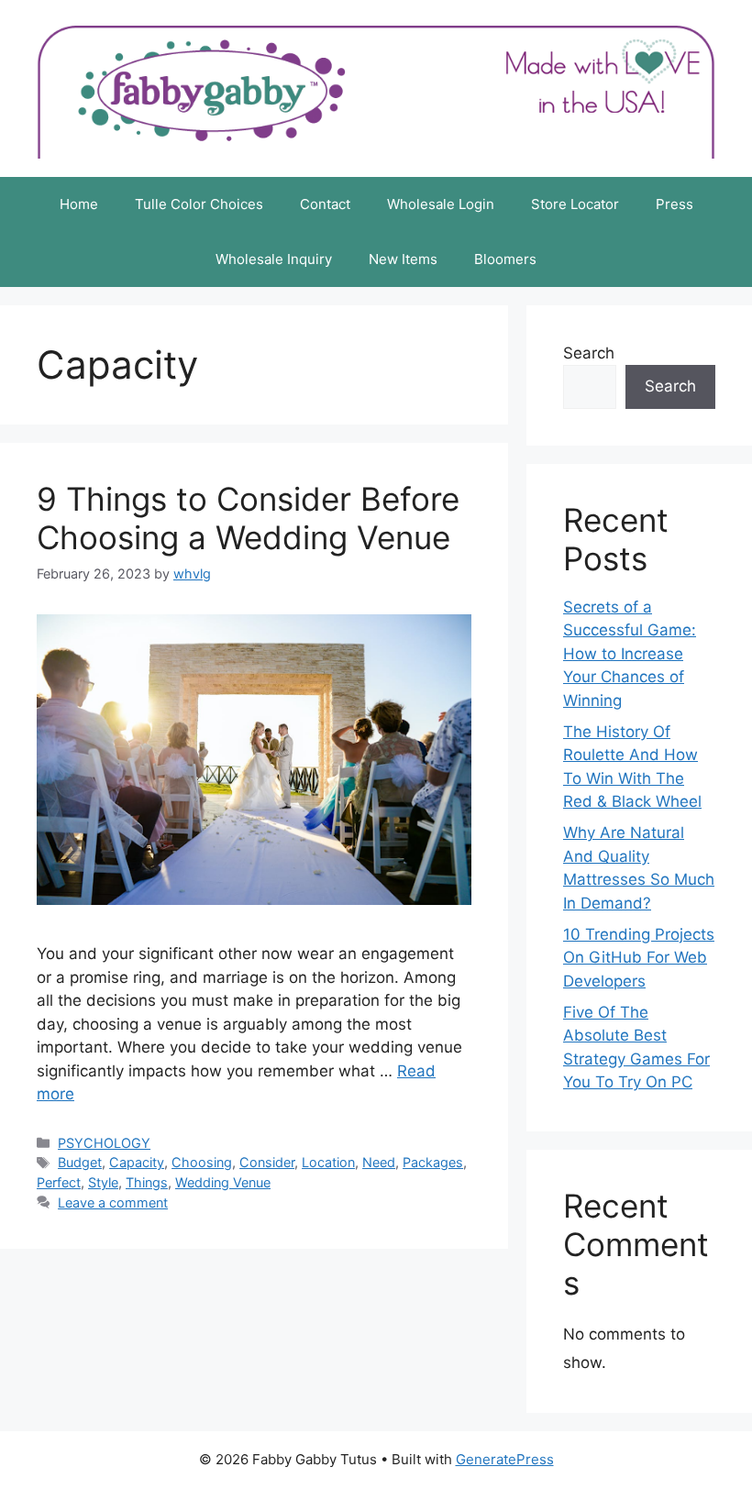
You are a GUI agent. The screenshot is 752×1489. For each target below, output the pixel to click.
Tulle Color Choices (199, 204)
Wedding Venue (223, 1182)
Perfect (59, 1182)
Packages (433, 1162)
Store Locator (575, 204)
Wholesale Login (440, 204)
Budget (80, 1162)
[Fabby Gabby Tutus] (376, 87)
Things (147, 1182)
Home (79, 204)
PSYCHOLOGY (104, 1143)
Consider (266, 1162)
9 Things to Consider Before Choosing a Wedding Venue (248, 518)
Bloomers (505, 259)
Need (378, 1162)
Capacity (136, 1162)
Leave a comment (113, 1202)
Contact (325, 204)
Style (103, 1182)
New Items (403, 259)
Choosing (201, 1162)
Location (328, 1162)
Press (674, 204)
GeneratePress (505, 1459)
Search (588, 353)
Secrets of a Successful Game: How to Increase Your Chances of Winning (629, 654)
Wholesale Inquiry (274, 259)
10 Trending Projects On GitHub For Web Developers (638, 957)
